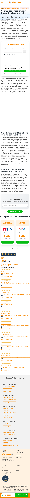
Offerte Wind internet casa (9, 399)
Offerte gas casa (7, 425)
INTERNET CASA (19, 452)
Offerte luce (6, 423)
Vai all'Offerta (6, 242)
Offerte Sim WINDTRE (8, 413)
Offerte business (7, 391)
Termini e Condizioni (9, 460)
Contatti (3, 467)
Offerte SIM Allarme (7, 415)
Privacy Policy (5, 459)
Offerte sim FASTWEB (8, 417)
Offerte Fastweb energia (9, 434)
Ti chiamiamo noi (14, 71)
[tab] (13, 249)
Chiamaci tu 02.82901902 (8, 495)
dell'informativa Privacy (17, 65)
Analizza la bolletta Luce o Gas (10, 445)
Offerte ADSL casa (7, 388)
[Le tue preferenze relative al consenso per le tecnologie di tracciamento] (2, 495)
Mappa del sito (5, 470)
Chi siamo (4, 465)
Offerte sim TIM (6, 410)
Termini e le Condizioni (19, 73)
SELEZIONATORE (19, 457)
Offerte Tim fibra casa (8, 397)
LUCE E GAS (18, 455)
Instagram (18, 467)
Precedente (4, 267)
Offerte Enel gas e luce (8, 426)
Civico (24, 49)
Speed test (5, 442)
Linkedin (17, 470)
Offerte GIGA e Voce (8, 408)
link (15, 2)
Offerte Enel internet (8, 402)
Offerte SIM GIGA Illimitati (9, 412)
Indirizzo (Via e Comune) (10, 49)
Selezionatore (6, 443)
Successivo (11, 267)
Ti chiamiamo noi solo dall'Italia (22, 495)
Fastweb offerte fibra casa (9, 401)
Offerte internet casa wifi (9, 386)
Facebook (18, 465)
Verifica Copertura (7, 440)
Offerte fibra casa (7, 389)
